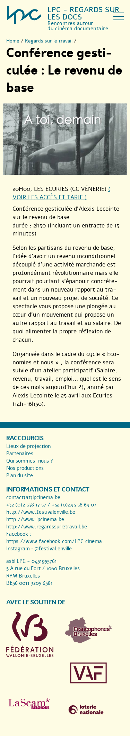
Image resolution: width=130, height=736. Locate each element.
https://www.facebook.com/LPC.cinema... (56, 541)
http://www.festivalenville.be (40, 512)
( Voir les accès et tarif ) (61, 193)
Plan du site (19, 475)
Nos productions (25, 468)
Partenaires (19, 453)
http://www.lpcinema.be (35, 519)
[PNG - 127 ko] (88, 641)
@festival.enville (53, 548)
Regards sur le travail (48, 41)
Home (12, 41)
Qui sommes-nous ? (29, 460)
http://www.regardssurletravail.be (46, 526)
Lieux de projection (28, 446)
